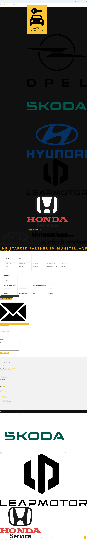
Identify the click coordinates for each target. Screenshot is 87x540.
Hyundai (20, 261)
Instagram (84, 1)
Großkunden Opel (36, 263)
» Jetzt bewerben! (28, 0)
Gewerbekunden (35, 260)
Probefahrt (21, 268)
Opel (20, 256)
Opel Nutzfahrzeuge (22, 263)
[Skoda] (57, 123)
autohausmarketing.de (19, 414)
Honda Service (6, 280)
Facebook (78, 1)
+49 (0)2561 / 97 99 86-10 (8, 369)
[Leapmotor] (57, 194)
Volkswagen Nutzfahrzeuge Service (10, 285)
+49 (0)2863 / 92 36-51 (6, 370)
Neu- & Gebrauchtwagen (51, 263)
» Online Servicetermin (19, 0)
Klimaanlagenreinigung (8, 288)
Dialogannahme (6, 290)
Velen (7, 268)
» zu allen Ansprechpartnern (5, 331)
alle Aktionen (63, 263)
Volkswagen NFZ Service (5, 392)
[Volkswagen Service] (31, 228)
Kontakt (34, 293)
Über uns (34, 283)
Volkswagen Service (7, 283)
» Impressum (2, 376)
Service (3, 272)
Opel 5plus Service (7, 275)
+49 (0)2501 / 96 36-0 (11, 368)
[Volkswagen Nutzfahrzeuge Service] (34, 229)
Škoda (2, 383)
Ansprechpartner (5, 400)
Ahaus (7, 266)
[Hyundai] (57, 157)
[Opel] (57, 86)
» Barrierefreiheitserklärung (5, 377)
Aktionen (61, 260)
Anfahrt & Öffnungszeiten (6, 401)
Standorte (6, 252)
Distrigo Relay (21, 290)
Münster (51, 293)
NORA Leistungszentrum (23, 288)
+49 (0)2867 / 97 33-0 (7, 367)
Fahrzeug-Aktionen (64, 266)
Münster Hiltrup (8, 263)
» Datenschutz (2, 374)
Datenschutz (67, 1)
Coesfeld (7, 258)
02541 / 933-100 (6, 0)
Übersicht (7, 256)
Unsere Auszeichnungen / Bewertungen (39, 285)
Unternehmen (34, 279)
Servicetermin (6, 293)
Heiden (7, 261)
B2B (47, 268)
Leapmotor (21, 266)
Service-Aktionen (64, 268)
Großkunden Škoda (36, 268)
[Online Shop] (30, 230)
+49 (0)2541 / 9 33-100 (8, 365)
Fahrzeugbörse (4, 396)
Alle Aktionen (4, 397)
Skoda (20, 258)
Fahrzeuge (47, 260)
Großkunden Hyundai (37, 266)
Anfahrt (10, 298)
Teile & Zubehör (21, 284)
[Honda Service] (47, 226)
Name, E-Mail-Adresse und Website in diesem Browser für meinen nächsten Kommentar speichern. (18, 342)
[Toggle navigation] (9, 250)
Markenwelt (20, 252)
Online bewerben (36, 290)
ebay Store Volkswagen (23, 293)
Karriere (34, 288)
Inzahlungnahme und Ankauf (52, 266)
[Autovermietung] (37, 33)
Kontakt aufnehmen (3, 416)
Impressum (73, 1)
